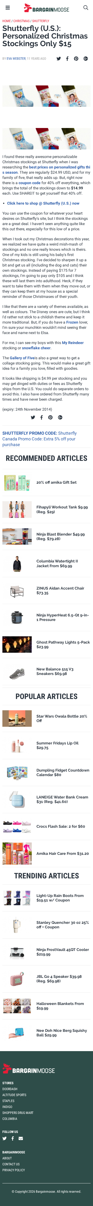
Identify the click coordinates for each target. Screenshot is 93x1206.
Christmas (21, 21)
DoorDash (9, 1089)
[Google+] (86, 58)
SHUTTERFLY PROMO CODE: (30, 433)
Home (6, 21)
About (7, 1158)
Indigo (7, 1107)
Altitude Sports (14, 1095)
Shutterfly (40, 21)
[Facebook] (67, 58)
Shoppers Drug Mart (17, 1113)
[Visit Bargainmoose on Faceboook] (12, 1138)
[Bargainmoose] (46, 7)
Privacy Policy (13, 1170)
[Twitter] (59, 58)
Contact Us (11, 1164)
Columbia (9, 1119)
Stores (8, 1083)
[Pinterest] (76, 58)
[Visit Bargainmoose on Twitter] (4, 1138)
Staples (8, 1101)
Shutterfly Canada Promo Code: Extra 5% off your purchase (39, 439)
